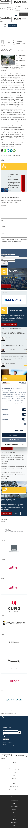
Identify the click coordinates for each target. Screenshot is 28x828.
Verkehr (12, 49)
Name (2, 220)
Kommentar (4, 205)
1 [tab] (13, 305)
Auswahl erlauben (14, 439)
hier (9, 132)
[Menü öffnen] (16, 14)
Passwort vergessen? (7, 742)
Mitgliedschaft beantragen (9, 745)
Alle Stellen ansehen (6, 448)
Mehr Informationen (6, 513)
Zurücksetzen (4, 266)
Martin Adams (4, 472)
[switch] (24, 414)
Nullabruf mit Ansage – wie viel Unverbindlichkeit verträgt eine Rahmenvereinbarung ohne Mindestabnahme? (14, 358)
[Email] (14, 150)
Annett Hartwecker (10, 337)
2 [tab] (15, 305)
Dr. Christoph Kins (10, 349)
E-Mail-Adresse (4, 226)
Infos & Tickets (6, 286)
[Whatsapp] (5, 150)
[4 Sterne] (6, 155)
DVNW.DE (25, 8)
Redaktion (3, 45)
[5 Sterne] (8, 155)
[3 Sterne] (5, 155)
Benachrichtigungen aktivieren (9, 324)
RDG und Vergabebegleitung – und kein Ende (12, 345)
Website (2, 233)
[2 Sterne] (3, 155)
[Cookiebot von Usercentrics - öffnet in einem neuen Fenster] (19, 383)
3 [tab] (16, 668)
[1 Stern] (1, 155)
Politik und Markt (4, 49)
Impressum (7, 713)
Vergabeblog (5, 1)
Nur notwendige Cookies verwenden (14, 444)
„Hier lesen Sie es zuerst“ (4, 3)
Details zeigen (19, 430)
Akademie (3, 8)
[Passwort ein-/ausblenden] (19, 732)
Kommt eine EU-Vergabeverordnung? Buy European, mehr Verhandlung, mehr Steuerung (13, 333)
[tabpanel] (14, 300)
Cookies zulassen (14, 435)
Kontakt (2, 713)
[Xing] (11, 150)
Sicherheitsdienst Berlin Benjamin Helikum (10, 455)
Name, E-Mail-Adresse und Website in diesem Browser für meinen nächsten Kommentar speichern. (14, 240)
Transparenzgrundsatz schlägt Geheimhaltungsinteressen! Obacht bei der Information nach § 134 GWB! (13, 474)
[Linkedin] (8, 150)
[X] (2, 150)
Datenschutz (13, 713)
